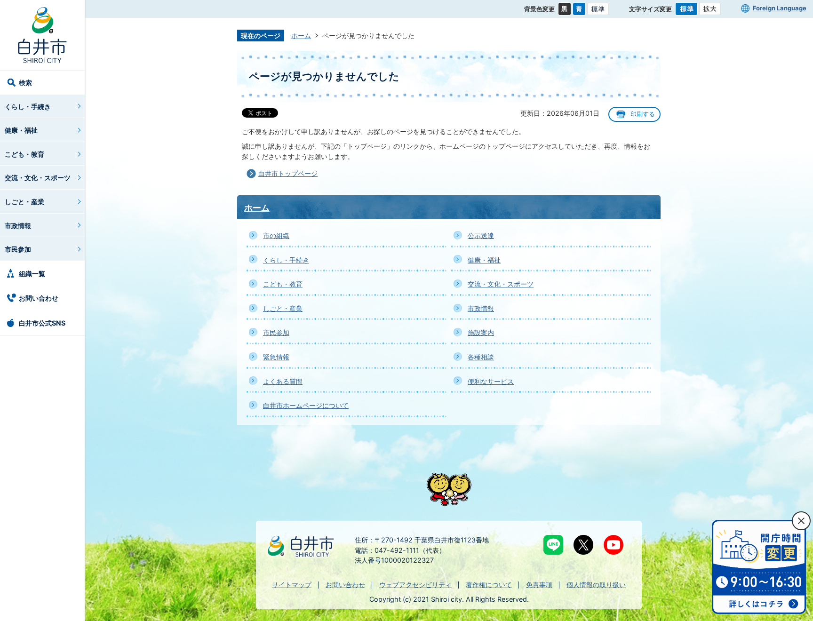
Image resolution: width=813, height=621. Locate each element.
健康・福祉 (21, 130)
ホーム (301, 36)
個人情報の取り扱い (596, 585)
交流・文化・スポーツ (38, 178)
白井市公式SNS (42, 323)
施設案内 (481, 332)
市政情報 (18, 226)
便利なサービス (491, 381)
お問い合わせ (38, 298)
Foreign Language (779, 8)
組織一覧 (32, 274)
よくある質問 (283, 381)
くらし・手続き (28, 107)
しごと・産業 (24, 202)
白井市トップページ (288, 173)
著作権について (489, 585)
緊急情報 (276, 357)
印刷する (642, 114)
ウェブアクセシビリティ (415, 585)
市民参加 (18, 249)
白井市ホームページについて (306, 405)
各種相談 (481, 357)
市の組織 (276, 235)
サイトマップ (291, 585)
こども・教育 (24, 154)
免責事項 (539, 585)
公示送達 (481, 235)
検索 (25, 83)
